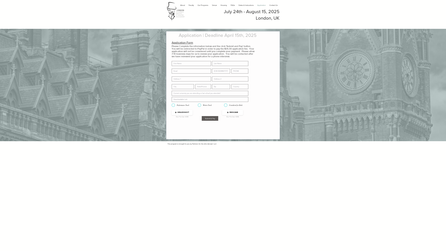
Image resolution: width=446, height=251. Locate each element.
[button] (182, 112)
